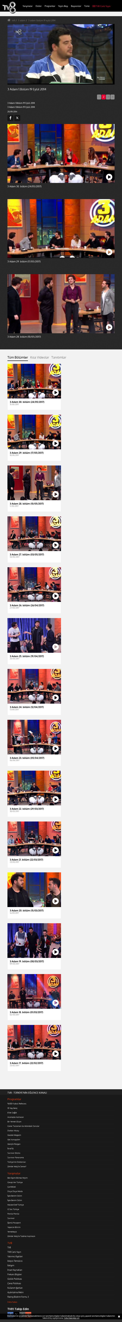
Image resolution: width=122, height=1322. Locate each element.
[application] (61, 661)
